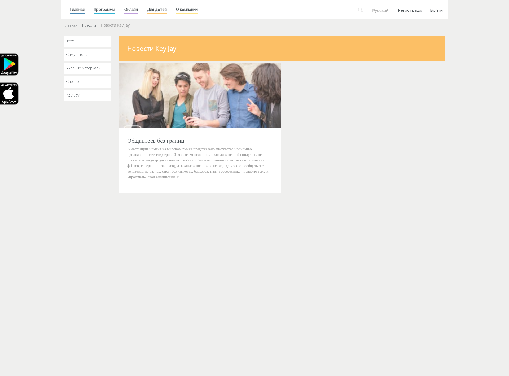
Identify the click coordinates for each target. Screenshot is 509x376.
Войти (436, 9)
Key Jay (73, 95)
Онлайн (131, 9)
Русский (380, 10)
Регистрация (410, 9)
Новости (89, 25)
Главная (77, 9)
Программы (104, 9)
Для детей (157, 9)
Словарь (73, 82)
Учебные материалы (83, 68)
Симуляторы (77, 55)
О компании (187, 9)
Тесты (71, 41)
